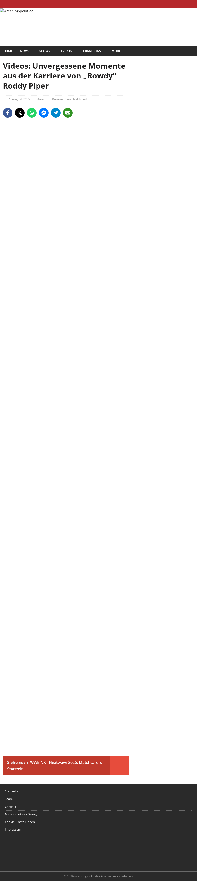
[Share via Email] (68, 113)
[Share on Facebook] (7, 113)
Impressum (13, 829)
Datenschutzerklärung (21, 814)
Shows (44, 51)
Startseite (11, 791)
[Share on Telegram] (56, 113)
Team (9, 799)
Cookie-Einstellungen (20, 822)
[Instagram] (193, 4)
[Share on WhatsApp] (32, 113)
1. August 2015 (19, 99)
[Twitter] (183, 4)
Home (8, 51)
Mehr (116, 51)
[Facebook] (174, 4)
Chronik (10, 806)
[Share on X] (20, 113)
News (24, 51)
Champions (92, 51)
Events (66, 51)
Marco (40, 99)
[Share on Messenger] (44, 113)
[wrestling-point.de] (16, 11)
